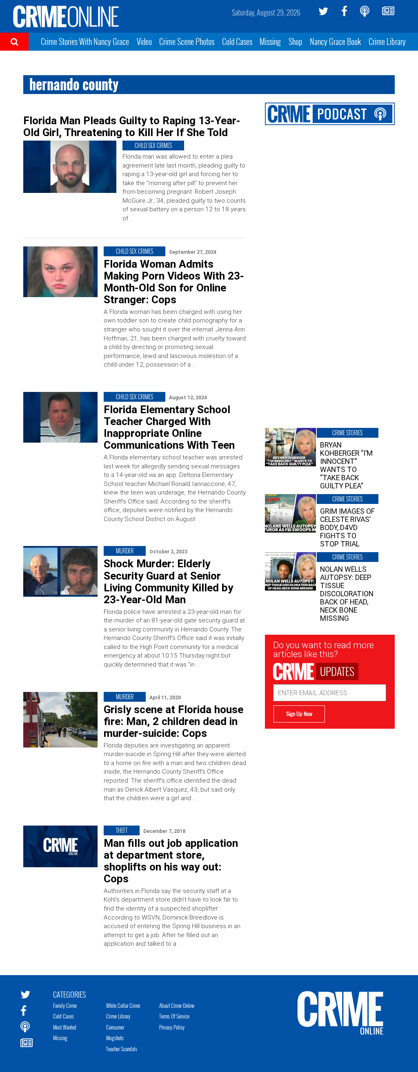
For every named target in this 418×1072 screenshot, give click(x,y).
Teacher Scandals (121, 1049)
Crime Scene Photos (186, 41)
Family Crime (65, 1005)
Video (144, 41)
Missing (270, 41)
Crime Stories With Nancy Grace (85, 41)
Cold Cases (237, 41)
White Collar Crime (123, 1005)
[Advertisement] (330, 780)
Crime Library (387, 41)
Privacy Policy (172, 1027)
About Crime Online (176, 1005)
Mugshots (115, 1038)
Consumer (115, 1027)
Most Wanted (64, 1027)
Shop (295, 41)
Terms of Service (174, 1016)
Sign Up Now (299, 713)
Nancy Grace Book (335, 41)
